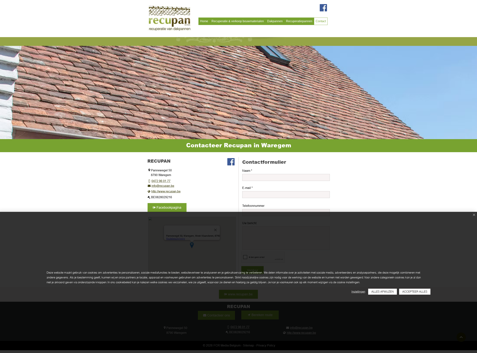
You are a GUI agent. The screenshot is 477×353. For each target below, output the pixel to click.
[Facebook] (323, 7)
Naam (246, 170)
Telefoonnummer (253, 205)
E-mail (246, 187)
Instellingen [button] (358, 291)
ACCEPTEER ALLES (414, 291)
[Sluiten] (474, 215)
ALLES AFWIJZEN (382, 291)
